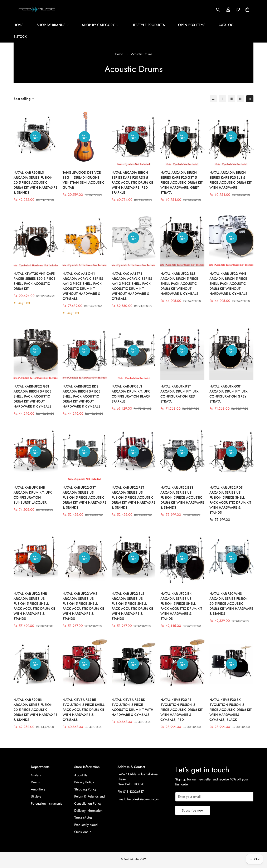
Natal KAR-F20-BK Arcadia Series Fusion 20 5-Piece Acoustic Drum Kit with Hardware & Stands (35, 709)
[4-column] (240, 98)
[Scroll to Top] (259, 845)
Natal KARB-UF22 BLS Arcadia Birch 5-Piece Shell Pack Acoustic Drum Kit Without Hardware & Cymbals (179, 283)
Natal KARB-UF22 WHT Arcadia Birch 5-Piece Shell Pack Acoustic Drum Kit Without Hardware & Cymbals (228, 283)
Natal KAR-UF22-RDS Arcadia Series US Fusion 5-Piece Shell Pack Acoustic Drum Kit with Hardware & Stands (230, 500)
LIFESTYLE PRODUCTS (148, 25)
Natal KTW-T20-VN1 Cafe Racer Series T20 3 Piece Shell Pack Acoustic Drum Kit (34, 281)
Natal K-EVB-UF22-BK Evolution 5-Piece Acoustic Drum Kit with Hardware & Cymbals (132, 707)
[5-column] (249, 98)
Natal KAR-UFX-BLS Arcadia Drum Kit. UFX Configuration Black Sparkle (131, 394)
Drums (35, 782)
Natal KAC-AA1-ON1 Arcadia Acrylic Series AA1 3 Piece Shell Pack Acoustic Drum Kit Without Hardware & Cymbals (83, 286)
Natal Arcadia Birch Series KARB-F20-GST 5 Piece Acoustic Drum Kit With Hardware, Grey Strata (181, 182)
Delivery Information (88, 810)
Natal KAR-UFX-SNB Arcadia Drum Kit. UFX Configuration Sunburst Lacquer (33, 495)
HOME (18, 25)
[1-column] (213, 98)
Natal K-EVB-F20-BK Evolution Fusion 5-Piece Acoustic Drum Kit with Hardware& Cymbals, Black (230, 709)
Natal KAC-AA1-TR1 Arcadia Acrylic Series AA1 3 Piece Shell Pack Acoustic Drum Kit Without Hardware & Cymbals (132, 286)
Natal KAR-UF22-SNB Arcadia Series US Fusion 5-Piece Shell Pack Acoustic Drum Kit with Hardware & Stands (34, 606)
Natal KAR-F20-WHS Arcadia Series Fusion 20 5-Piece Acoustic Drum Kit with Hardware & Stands (231, 603)
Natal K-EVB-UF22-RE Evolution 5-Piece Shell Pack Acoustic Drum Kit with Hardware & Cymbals (84, 709)
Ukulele (36, 796)
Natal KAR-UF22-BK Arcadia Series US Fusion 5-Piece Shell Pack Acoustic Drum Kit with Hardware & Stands (181, 606)
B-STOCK (20, 36)
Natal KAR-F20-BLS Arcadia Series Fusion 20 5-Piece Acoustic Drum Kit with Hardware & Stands (35, 182)
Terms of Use (83, 817)
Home (119, 54)
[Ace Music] (37, 10)
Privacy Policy (84, 782)
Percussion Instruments (46, 803)
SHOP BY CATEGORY (98, 25)
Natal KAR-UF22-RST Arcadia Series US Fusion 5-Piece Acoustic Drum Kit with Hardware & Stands (133, 497)
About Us (80, 775)
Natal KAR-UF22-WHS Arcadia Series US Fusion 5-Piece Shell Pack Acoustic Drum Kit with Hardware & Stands (83, 606)
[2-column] (222, 98)
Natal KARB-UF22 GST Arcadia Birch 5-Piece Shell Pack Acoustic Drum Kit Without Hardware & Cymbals (32, 396)
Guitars (36, 775)
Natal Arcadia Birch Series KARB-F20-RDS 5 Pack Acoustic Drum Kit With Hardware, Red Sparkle (132, 182)
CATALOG (226, 25)
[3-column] (231, 98)
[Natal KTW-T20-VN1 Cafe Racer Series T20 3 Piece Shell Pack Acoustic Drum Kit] (36, 237)
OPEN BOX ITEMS (191, 25)
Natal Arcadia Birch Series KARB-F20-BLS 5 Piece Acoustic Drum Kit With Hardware (230, 180)
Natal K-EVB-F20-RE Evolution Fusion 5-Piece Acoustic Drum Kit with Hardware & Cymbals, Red (181, 709)
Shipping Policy (85, 789)
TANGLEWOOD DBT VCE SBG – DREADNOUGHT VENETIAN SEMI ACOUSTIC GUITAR (84, 180)
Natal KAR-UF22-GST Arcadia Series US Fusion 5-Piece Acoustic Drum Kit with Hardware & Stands (84, 497)
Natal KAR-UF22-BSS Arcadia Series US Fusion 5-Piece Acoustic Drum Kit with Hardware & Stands (182, 497)
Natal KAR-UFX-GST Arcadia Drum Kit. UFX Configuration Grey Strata (228, 394)
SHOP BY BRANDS (51, 25)
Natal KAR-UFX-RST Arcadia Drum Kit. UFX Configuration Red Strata (179, 394)
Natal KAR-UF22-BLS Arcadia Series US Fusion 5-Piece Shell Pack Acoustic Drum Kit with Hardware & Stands (132, 606)
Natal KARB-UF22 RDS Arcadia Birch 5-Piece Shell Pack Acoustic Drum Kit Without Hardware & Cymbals (81, 396)
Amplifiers (38, 789)
